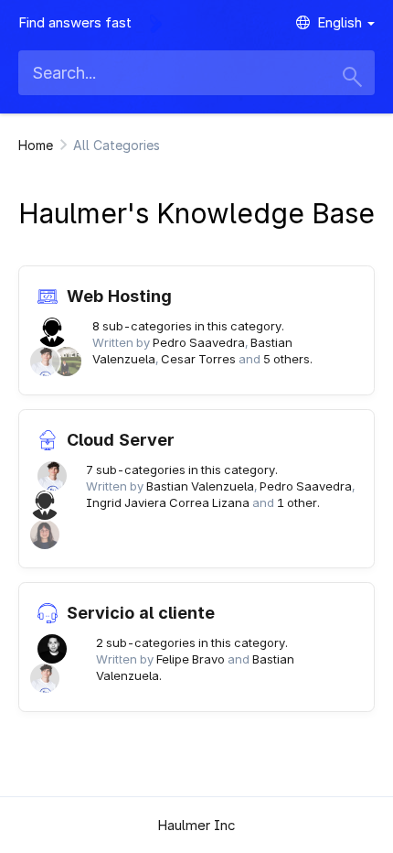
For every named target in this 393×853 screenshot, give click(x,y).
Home (35, 145)
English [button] (341, 22)
